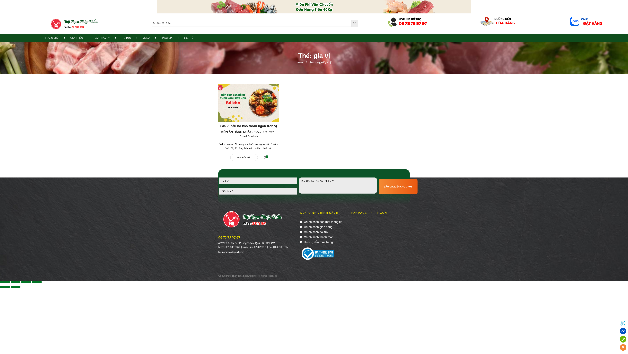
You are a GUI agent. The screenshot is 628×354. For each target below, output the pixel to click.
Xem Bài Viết (244, 157)
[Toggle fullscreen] (26, 282)
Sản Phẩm (100, 38)
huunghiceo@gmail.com (231, 252)
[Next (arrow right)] (15, 287)
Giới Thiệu (76, 38)
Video (146, 38)
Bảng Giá (166, 38)
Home (300, 62)
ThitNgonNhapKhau (242, 275)
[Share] (15, 282)
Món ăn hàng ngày (236, 132)
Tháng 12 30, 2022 (264, 132)
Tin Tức (126, 38)
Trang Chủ (52, 38)
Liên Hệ (188, 38)
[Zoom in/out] (37, 282)
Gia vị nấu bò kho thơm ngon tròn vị (248, 126)
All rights (262, 275)
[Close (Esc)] (5, 282)
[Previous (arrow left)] (5, 287)
